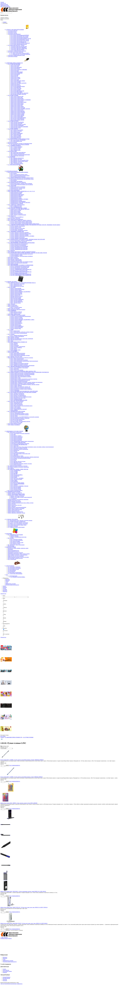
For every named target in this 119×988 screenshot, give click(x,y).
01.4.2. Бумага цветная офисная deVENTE (19, 37)
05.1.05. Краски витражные (16, 437)
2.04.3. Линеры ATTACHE (16, 131)
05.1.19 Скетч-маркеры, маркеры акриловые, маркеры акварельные (24, 456)
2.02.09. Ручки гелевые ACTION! (17, 113)
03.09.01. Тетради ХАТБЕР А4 (16, 217)
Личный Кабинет (6, 977)
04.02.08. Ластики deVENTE (16, 296)
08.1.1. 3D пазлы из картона (16, 539)
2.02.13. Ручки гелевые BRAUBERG (18, 117)
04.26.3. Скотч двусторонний (16, 404)
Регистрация (7, 6)
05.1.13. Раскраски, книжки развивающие (19, 449)
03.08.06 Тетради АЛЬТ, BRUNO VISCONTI (19, 209)
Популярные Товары (7, 971)
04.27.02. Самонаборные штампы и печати (19, 413)
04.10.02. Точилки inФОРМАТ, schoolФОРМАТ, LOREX (22, 319)
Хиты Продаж (6, 970)
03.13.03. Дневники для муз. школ (17, 228)
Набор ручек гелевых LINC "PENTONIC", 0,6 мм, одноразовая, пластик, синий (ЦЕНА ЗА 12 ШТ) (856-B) (23, 891)
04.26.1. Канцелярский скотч (16, 402)
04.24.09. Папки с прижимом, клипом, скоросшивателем (22, 383)
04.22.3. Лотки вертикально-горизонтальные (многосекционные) (24, 361)
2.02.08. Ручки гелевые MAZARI (17, 111)
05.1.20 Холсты (13, 459)
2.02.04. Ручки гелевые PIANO (16, 100)
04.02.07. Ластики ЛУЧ (15, 295)
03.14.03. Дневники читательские (17, 237)
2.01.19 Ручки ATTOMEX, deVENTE (18, 94)
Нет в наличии (6, 634)
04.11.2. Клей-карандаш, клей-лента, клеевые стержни (21, 331)
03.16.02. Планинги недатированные (18, 244)
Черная (4, 617)
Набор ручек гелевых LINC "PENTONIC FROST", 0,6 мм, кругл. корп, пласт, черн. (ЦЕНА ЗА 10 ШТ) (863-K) (23, 923)
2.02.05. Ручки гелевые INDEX (17, 103)
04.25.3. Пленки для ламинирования (18, 395)
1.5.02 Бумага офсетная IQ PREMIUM (18, 47)
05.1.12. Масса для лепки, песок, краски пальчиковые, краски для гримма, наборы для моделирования (32, 446)
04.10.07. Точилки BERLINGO (16, 326)
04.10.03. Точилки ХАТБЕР (16, 320)
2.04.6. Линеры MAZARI (15, 134)
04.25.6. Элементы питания (16, 399)
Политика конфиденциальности (12, 584)
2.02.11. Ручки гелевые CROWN (17, 115)
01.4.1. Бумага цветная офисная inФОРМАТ (19, 35)
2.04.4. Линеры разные (15, 132)
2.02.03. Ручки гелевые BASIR (16, 98)
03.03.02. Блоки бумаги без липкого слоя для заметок (21, 184)
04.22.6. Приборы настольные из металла (19, 364)
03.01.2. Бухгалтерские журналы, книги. (19, 174)
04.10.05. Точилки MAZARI (16, 323)
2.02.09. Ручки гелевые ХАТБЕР (17, 114)
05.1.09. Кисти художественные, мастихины (19, 443)
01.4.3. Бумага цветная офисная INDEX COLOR (20, 38)
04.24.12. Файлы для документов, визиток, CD (20, 386)
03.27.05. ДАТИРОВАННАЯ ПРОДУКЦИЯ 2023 (20, 269)
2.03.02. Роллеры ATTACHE (16, 123)
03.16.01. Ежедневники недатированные (19, 243)
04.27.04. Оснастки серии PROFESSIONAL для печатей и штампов (24, 416)
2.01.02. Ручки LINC (14, 66)
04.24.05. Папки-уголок (15, 377)
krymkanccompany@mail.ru (6, 938)
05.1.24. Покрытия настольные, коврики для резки (21, 463)
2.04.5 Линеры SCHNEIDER (16, 133)
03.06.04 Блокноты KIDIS (15, 196)
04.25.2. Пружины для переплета (17, 394)
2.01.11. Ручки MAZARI (15, 87)
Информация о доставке (10, 583)
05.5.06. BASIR (13, 477)
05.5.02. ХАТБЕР (14, 471)
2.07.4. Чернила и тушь (15, 149)
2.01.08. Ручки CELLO (15, 84)
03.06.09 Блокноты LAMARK (16, 203)
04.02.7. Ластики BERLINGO (16, 301)
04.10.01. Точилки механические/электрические (20, 316)
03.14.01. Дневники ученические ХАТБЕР (19, 234)
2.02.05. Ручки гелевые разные (16, 104)
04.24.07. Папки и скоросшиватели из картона (20, 380)
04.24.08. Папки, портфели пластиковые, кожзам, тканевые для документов (26, 382)
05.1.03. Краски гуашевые (15, 435)
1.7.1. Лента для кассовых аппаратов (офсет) (19, 53)
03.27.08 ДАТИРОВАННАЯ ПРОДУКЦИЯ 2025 (20, 274)
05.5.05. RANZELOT (14, 475)
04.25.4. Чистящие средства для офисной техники (20, 396)
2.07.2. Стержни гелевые (15, 147)
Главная (2, 2)
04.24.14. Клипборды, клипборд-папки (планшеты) (21, 388)
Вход (1, 6)
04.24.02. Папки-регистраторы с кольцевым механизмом (22, 374)
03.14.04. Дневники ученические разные (19, 238)
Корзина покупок (4, 4)
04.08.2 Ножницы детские (15, 312)
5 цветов (5, 607)
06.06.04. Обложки (14, 535)
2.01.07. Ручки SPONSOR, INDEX (17, 80)
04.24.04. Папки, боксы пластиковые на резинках (20, 376)
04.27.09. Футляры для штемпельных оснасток (20, 421)
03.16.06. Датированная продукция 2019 (18, 249)
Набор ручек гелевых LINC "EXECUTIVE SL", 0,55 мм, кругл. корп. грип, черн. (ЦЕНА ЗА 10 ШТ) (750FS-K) (24, 907)
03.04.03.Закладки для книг (16, 189)
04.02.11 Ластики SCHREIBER (16, 299)
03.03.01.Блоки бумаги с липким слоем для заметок (21, 183)
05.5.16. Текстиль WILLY (15, 488)
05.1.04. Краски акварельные (16, 436)
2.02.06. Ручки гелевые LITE (16, 105)
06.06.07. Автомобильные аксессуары (18, 536)
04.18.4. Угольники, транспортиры (17, 346)
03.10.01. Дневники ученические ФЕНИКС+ (19, 232)
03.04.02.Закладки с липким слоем (17, 187)
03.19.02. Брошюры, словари (16, 255)
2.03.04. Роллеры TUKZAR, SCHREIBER (19, 126)
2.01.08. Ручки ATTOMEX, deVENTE (18, 83)
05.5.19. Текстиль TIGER (15, 489)
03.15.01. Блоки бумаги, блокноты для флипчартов (21, 240)
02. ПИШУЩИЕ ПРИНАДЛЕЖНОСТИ (13, 737)
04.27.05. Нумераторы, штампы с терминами (19, 418)
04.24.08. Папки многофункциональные (18, 381)
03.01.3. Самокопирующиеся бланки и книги (19, 175)
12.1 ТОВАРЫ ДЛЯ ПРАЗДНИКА (17, 577)
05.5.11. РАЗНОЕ (14, 484)
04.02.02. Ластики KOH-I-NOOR (17, 289)
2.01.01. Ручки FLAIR (15, 65)
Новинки (5, 587)
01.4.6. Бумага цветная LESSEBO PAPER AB (20, 43)
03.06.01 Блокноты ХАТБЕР (16, 192)
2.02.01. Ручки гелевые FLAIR (16, 96)
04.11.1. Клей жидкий (15, 330)
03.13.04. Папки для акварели (16, 229)
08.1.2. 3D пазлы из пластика (16, 540)
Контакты (7, 579)
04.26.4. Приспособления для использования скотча (21, 405)
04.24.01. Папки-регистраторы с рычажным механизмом (22, 373)
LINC (4, 626)
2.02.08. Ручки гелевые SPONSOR (17, 112)
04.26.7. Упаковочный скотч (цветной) (18, 409)
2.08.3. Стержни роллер (15, 150)
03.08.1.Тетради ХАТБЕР (15, 210)
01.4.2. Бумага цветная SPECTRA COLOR (19, 36)
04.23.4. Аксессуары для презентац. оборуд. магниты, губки (23, 371)
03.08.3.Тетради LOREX (15, 212)
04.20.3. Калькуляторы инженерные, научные (20, 355)
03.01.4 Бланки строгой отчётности (17, 176)
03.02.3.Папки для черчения (16, 181)
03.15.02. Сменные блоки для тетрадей (18, 241)
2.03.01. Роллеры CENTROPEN (17, 122)
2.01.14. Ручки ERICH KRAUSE (17, 90)
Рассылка (5, 980)
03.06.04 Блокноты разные (16, 198)
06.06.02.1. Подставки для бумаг (17, 496)
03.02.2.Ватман (13, 180)
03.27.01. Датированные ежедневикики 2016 (19, 266)
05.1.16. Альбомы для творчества (17, 452)
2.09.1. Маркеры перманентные (17, 157)
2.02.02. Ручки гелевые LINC (16, 97)
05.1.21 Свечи (13, 460)
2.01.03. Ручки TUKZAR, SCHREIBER (18, 69)
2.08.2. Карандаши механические (17, 153)
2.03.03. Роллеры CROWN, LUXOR (18, 124)
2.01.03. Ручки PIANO (15, 68)
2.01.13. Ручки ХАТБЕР (15, 89)
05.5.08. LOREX (13, 480)
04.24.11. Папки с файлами (16, 385)
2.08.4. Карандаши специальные (17, 155)
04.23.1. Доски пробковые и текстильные (19, 367)
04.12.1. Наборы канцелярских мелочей (18, 335)
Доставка (5, 589)
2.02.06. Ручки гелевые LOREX (17, 106)
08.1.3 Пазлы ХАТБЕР (15, 541)
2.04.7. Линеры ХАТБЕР (15, 135)
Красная (4, 610)
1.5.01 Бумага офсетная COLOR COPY (18, 46)
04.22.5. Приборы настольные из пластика (19, 363)
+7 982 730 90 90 (3, 937)
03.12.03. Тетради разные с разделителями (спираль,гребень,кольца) (24, 223)
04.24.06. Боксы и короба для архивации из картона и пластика (23, 378)
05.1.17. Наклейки (14, 454)
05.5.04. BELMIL (14, 473)
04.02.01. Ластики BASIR (15, 288)
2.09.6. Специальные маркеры (16, 163)
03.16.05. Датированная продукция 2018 (18, 248)
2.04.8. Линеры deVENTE (15, 136)
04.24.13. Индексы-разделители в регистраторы (20, 387)
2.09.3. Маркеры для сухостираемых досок (19, 160)
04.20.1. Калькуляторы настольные (17, 353)
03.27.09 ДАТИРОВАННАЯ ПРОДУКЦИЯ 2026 (20, 275)
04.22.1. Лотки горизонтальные (17, 358)
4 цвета (4, 604)
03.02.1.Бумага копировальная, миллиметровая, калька (22, 178)
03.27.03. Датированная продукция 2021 (18, 268)
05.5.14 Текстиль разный (15, 487)
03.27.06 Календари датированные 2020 (18, 270)
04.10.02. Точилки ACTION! (16, 317)
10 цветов (5, 600)
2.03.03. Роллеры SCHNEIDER (16, 125)
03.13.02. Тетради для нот (15, 227)
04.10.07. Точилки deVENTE (16, 327)
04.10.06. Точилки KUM (15, 324)
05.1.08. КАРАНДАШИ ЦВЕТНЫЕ (18, 442)
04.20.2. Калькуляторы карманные (17, 354)
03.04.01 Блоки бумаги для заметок (17, 186)
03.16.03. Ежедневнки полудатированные (19, 246)
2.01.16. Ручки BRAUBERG (16, 92)
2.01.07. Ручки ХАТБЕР (15, 81)
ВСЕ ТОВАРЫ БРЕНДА (14, 765)
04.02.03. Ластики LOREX (16, 290)
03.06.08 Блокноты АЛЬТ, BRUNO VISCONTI (20, 202)
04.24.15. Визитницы (14, 390)
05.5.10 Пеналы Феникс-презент (17, 482)
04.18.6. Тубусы (13, 348)
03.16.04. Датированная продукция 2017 (18, 247)
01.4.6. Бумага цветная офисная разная (18, 44)
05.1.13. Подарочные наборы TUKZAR (18, 448)
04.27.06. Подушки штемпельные (17, 419)
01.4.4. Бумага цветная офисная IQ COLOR (19, 40)
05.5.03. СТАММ (14, 472)
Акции (4, 585)
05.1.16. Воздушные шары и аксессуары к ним (20, 453)
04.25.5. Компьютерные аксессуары (17, 397)
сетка (8, 746)
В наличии (5, 630)
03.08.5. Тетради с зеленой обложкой (18, 214)
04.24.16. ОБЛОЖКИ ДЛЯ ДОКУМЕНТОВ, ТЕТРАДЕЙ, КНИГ (24, 391)
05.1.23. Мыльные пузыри (15, 462)
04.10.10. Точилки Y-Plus (15, 328)
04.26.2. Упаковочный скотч (16, 403)
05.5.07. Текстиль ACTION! (16, 479)
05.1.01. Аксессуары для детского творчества (19, 433)
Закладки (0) (3, 3)
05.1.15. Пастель (13, 451)
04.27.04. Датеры (14, 415)
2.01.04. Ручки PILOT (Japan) (16, 71)
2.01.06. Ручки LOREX (15, 77)
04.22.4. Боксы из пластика (16, 362)
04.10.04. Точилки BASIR (15, 321)
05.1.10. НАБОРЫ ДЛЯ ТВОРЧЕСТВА (18, 444)
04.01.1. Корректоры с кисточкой (17, 283)
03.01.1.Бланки (13, 173)
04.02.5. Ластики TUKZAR (16, 300)
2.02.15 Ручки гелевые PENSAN (17, 118)
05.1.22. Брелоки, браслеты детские (17, 461)
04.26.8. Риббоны (14, 410)
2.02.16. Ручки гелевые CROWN (17, 119)
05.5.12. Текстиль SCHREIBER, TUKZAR (19, 486)
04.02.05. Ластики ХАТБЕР (16, 292)
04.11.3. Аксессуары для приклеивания (18, 333)
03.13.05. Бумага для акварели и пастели (19, 230)
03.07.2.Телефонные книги (16, 206)
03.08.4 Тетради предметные (16, 213)
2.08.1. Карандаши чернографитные (18, 152)
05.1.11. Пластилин (14, 445)
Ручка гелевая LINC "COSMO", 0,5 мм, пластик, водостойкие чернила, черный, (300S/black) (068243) (22, 759)
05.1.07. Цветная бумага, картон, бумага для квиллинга (22, 441)
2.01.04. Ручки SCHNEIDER (16, 73)
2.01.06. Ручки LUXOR (15, 78)
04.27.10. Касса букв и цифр (16, 422)
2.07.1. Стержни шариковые (16, 146)
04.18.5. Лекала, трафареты (16, 347)
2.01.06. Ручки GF (14, 76)
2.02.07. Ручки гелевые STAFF (16, 109)
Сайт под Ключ (3, 983)
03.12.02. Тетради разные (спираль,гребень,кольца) (21, 222)
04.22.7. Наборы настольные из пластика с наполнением (22, 365)
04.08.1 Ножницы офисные (16, 311)
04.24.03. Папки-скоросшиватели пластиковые (20, 375)
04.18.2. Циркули (14, 344)
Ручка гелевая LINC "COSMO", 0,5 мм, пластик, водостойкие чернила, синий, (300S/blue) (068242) (21, 776)
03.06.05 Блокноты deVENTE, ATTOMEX (19, 199)
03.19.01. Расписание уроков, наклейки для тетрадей (21, 253)
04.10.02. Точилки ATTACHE (16, 318)
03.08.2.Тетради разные (15, 211)
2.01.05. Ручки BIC (14, 75)
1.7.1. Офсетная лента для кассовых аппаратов (20, 54)
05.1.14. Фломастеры (14, 450)
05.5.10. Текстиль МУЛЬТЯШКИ (17, 483)
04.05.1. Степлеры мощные (16, 307)
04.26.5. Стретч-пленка (15, 406)
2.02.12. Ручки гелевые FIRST (16, 116)
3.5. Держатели (13, 498)
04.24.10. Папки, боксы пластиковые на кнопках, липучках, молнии (24, 384)
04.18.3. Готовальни (14, 345)
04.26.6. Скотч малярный (15, 408)
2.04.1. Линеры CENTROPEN (16, 130)
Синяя (4, 614)
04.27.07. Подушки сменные (16, 420)
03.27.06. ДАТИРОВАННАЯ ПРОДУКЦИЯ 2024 (20, 271)
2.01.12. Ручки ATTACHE (15, 88)
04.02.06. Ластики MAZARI (16, 293)
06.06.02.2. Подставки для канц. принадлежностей (21, 497)
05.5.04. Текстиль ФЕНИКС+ (16, 474)
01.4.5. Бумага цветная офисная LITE (18, 41)
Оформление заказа (4, 5)
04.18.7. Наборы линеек (15, 349)
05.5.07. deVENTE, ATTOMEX (16, 478)
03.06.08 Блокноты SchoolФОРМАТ (18, 201)
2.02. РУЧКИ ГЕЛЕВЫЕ (28, 737)
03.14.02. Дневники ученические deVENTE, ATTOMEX (22, 236)
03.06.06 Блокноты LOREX (16, 200)
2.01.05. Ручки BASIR (15, 74)
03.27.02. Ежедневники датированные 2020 (19, 267)
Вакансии (7, 580)
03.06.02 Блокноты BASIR (16, 193)
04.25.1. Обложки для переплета (17, 393)
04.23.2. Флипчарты (14, 368)
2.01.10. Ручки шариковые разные (17, 86)
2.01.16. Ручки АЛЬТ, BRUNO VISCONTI (19, 93)
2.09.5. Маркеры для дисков (16, 162)
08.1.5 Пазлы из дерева (15, 543)
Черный (4, 621)
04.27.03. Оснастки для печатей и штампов (19, 414)
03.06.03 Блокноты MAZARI (16, 195)
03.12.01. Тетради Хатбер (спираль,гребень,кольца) (21, 221)
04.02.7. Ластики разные (15, 302)
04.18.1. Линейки (14, 343)
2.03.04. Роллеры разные (15, 127)
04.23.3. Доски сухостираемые (16, 369)
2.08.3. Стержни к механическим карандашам (20, 154)
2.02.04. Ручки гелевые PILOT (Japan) (18, 102)
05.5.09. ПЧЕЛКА (14, 481)
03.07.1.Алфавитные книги (16, 205)
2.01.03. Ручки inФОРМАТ (16, 67)
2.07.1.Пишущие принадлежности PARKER (19, 144)
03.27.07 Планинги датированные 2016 (18, 272)
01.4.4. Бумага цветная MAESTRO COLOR (19, 39)
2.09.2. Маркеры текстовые (16, 159)
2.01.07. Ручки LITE (14, 79)
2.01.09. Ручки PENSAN (15, 85)
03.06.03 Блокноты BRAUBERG (17, 194)
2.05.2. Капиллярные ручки (16, 141)
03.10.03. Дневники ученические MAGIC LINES (20, 233)
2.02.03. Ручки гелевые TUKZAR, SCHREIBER (20, 99)
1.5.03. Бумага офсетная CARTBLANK (18, 48)
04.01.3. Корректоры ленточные (17, 286)
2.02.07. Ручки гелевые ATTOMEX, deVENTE (20, 108)
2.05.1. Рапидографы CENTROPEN (17, 140)
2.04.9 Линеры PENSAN (15, 137)
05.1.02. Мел (13, 434)
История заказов (6, 978)
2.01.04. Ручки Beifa (14, 70)
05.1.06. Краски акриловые (16, 440)
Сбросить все (3, 593)
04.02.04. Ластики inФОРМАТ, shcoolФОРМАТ (20, 291)
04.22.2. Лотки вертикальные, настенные (19, 359)
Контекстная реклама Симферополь (14, 983)
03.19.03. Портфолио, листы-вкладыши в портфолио (21, 256)
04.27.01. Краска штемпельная (16, 412)
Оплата (7, 581)
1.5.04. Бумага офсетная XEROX (17, 49)
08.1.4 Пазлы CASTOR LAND (16, 542)
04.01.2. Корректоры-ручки (16, 284)
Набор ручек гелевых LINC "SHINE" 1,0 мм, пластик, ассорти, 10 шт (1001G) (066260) (18, 803)
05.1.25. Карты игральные (15, 464)
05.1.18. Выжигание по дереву (16, 455)
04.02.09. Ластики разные (15, 297)
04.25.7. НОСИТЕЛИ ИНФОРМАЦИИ (18, 400)
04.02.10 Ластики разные (15, 298)
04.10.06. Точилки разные (15, 325)
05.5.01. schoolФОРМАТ (15, 470)
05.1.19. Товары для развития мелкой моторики (20, 458)
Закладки (5, 979)
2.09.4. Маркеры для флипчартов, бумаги (19, 161)
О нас (6, 582)
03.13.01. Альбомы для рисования (17, 225)
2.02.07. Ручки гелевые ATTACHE (17, 107)
